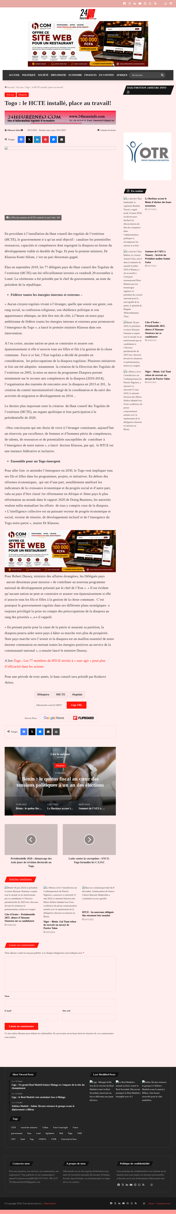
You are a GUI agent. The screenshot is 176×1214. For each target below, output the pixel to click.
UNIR (53, 1139)
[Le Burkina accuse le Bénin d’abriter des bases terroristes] (133, 222)
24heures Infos (13, 130)
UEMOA (42, 1139)
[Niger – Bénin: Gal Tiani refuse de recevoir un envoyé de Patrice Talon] (60, 902)
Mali (61, 1133)
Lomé (38, 1133)
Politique (29, 75)
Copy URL (76, 705)
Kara (29, 1133)
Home (151, 1210)
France (75, 1127)
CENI (13, 1127)
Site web (66, 1010)
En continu (106, 75)
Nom (7, 996)
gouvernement (17, 1133)
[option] (60, 781)
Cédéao (45, 1127)
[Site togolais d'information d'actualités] (88, 14)
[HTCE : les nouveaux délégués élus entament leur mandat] (99, 897)
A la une (20, 87)
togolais (78, 694)
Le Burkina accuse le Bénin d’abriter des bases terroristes (158, 202)
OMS (79, 1133)
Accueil (14, 75)
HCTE (61, 694)
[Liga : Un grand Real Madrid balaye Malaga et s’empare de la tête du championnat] (102, 1091)
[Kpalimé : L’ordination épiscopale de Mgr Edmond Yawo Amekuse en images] (128, 1110)
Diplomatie (58, 75)
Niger (70, 1133)
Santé (22, 1139)
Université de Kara (68, 1139)
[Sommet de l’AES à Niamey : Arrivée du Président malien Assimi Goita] (133, 284)
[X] (123, 1192)
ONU (13, 1139)
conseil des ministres (29, 1127)
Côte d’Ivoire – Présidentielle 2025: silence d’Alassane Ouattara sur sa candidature (20, 917)
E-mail (8, 1010)
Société (43, 75)
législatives (50, 1133)
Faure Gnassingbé (60, 1127)
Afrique (122, 75)
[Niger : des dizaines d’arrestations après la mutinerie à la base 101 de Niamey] (102, 1114)
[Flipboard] (83, 718)
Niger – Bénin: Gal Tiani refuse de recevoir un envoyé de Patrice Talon (59, 924)
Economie (75, 75)
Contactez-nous (163, 1210)
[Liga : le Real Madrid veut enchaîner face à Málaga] (128, 1089)
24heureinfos (50, 1210)
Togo (32, 1139)
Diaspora (23, 94)
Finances (90, 75)
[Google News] (54, 718)
